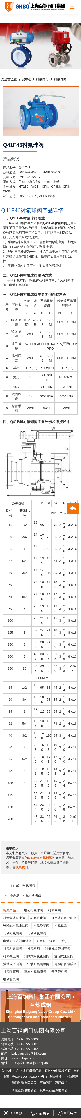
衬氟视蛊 (60, 925)
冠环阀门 (61, 1083)
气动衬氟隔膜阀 (38, 964)
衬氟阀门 (42, 79)
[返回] (73, 509)
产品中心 (25, 79)
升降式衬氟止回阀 (15, 925)
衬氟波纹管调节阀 (57, 948)
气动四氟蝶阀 (36, 933)
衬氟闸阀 (28, 885)
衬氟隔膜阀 (11, 971)
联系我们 (21, 867)
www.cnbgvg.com (23, 1058)
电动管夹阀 (11, 979)
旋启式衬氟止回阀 (63, 918)
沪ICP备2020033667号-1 (29, 1077)
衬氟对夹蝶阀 (31, 896)
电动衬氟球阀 (33, 910)
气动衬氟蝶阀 (12, 933)
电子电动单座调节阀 (53, 1091)
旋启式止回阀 (63, 956)
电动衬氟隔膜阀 (65, 964)
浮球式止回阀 (12, 964)
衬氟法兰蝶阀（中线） (52, 941)
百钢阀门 (46, 1083)
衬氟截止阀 (38, 918)
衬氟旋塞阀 (41, 925)
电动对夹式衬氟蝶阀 (17, 941)
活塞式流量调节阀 (24, 1091)
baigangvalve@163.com (28, 1053)
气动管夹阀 (59, 971)
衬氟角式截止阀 (14, 918)
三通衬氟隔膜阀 (35, 971)
